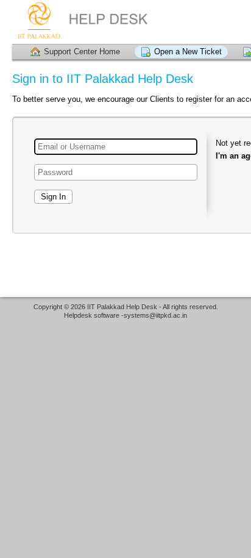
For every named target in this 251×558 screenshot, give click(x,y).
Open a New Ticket (188, 51)
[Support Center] (88, 21)
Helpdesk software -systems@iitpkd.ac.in (125, 315)
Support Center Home (82, 51)
